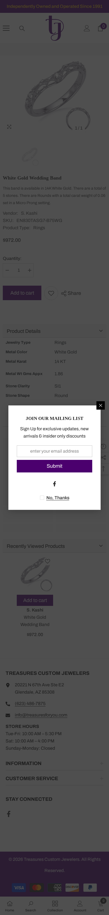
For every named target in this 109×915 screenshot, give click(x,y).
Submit (54, 466)
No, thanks (57, 497)
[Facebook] (54, 484)
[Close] (100, 405)
